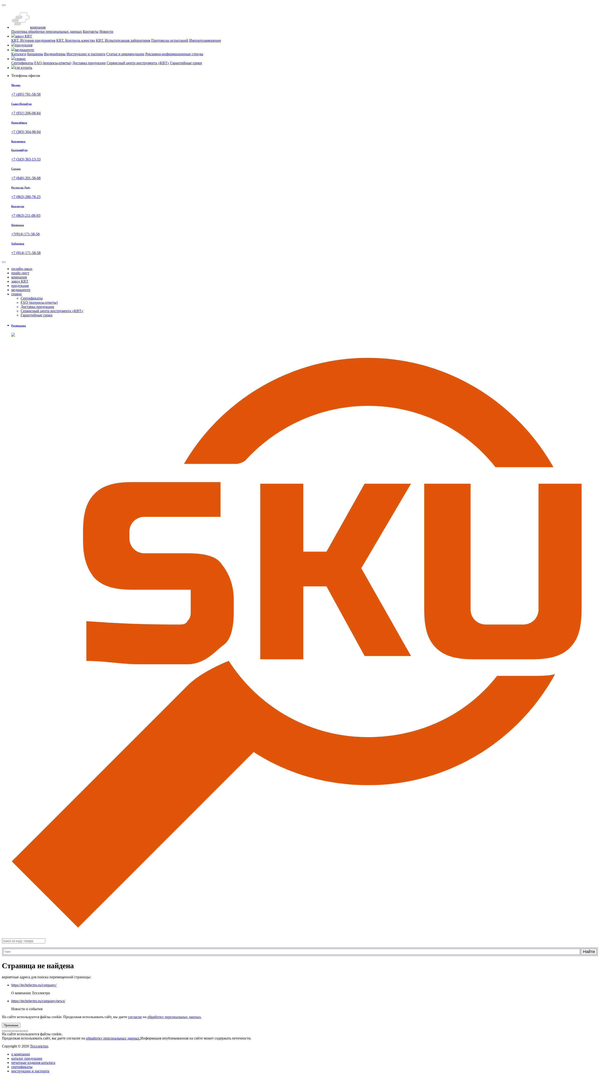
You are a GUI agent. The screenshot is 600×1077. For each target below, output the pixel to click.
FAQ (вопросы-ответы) (52, 63)
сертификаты (21, 1067)
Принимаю (11, 1025)
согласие (135, 1017)
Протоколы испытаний (169, 40)
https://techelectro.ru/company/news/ (38, 1001)
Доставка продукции (89, 63)
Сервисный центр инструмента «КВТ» (138, 63)
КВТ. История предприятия (33, 40)
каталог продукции (26, 1058)
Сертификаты (22, 63)
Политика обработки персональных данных (46, 32)
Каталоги (18, 54)
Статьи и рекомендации (125, 54)
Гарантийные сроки (186, 63)
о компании (20, 1054)
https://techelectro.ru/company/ (33, 985)
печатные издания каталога (33, 1063)
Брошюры (35, 54)
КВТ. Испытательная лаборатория (123, 40)
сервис (16, 294)
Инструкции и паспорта (86, 54)
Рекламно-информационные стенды (174, 54)
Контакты (90, 32)
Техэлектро (39, 1046)
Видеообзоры (55, 54)
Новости (106, 32)
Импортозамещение (205, 40)
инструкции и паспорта (30, 1071)
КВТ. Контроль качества (75, 40)
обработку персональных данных (174, 1017)
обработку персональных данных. (113, 1038)
